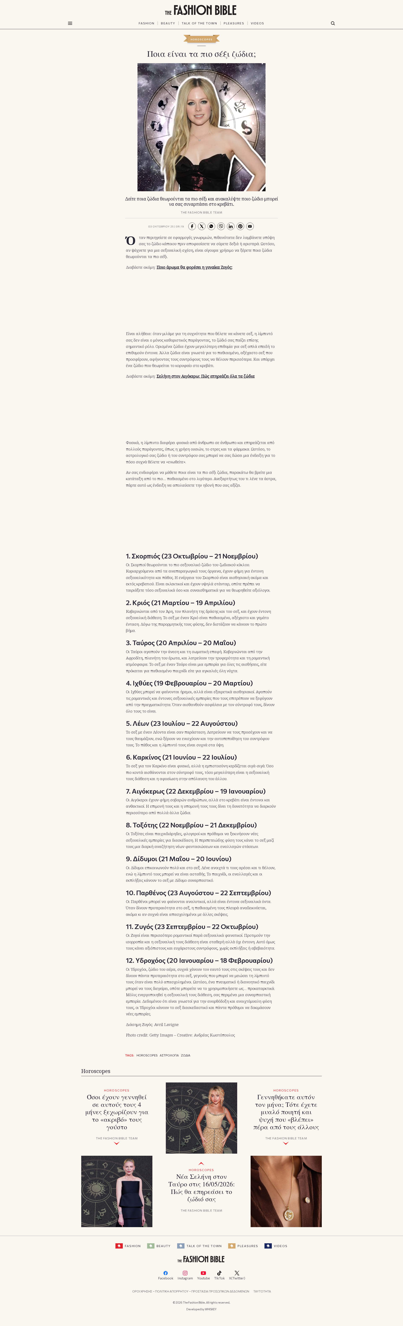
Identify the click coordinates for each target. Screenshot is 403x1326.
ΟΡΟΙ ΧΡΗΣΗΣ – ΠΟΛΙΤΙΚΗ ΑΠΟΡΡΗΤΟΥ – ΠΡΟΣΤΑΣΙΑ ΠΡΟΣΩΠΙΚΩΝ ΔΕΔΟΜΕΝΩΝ (190, 1291)
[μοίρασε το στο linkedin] (230, 226)
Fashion (133, 1246)
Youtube (203, 1278)
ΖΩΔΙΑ (185, 1055)
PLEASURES (234, 23)
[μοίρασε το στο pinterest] (240, 226)
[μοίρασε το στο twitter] (201, 226)
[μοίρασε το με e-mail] (250, 226)
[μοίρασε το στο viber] (221, 226)
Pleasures (248, 1246)
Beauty (164, 1246)
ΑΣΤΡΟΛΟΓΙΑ (169, 1055)
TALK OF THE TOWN (199, 23)
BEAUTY (168, 23)
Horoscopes (202, 39)
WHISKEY (211, 1309)
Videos (281, 1246)
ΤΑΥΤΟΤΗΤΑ (262, 1291)
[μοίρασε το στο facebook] (192, 226)
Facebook (165, 1278)
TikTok (219, 1278)
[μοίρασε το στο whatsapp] (211, 226)
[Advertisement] (201, 301)
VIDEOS (257, 23)
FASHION (147, 23)
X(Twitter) (237, 1278)
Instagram (185, 1278)
